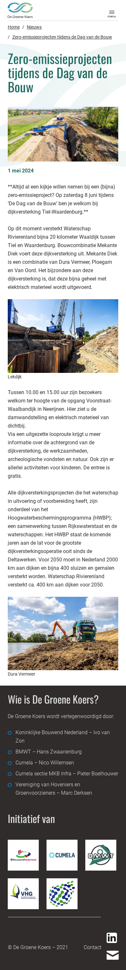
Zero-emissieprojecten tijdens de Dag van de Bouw (62, 37)
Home (14, 27)
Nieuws (34, 27)
